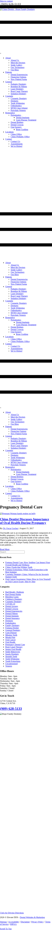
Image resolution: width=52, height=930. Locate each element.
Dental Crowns (11, 609)
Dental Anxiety (11, 606)
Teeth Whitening (12, 659)
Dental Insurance (12, 618)
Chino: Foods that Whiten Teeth (18, 567)
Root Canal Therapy (14, 647)
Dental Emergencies (13, 611)
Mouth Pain (10, 637)
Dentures (9, 621)
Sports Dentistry (12, 654)
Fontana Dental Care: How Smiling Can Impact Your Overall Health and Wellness (27, 563)
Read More (4, 549)
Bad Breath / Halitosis (14, 592)
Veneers (8, 666)
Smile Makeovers (12, 652)
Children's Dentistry (13, 599)
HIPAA (13, 924)
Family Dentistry (12, 625)
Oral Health (10, 642)
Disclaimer (25, 922)
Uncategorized (11, 664)
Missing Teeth (11, 635)
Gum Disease (11, 632)
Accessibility (13, 922)
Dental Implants (12, 616)
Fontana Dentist (12, 628)
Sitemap (3, 922)
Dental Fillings (11, 613)
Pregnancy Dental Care (15, 644)
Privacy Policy (37, 922)
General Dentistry (12, 630)
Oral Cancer (10, 640)
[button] (12, 913)
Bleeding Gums (12, 597)
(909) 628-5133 (11, 709)
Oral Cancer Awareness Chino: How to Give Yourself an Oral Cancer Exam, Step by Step (28, 580)
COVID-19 (10, 604)
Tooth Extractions (12, 661)
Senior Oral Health (13, 649)
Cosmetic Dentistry (13, 601)
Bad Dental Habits (13, 594)
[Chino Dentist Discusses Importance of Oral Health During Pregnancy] (18, 513)
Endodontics (10, 623)
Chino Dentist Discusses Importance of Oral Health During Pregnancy (24, 520)
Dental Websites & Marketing (32, 917)
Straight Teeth (11, 656)
